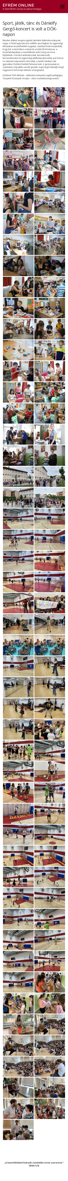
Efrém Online (18, 5)
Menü (62, 6)
